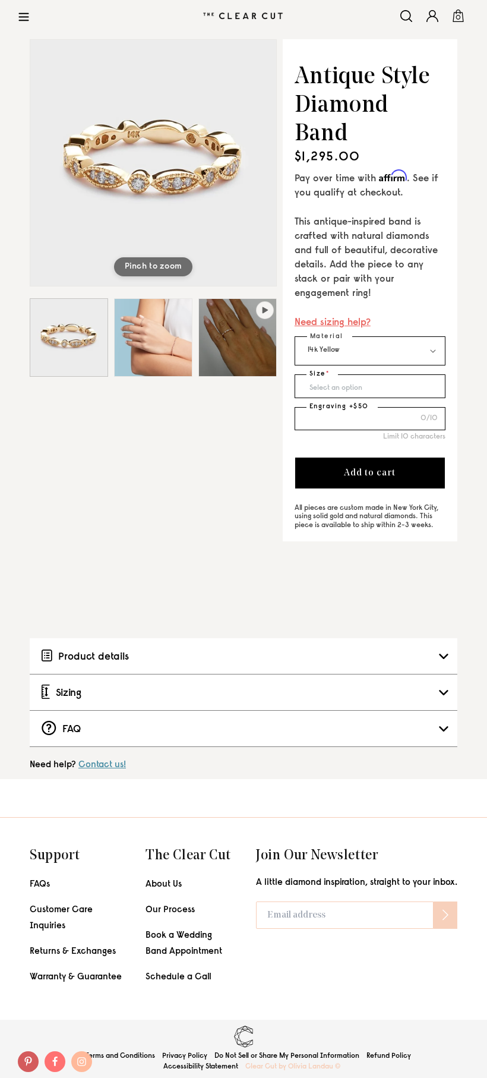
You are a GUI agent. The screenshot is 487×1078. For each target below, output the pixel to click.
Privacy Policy (184, 1056)
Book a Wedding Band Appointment (184, 943)
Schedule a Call (178, 977)
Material (326, 336)
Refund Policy (388, 1056)
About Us (164, 884)
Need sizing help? (333, 323)
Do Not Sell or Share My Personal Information (286, 1056)
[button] (24, 16)
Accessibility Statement (200, 1066)
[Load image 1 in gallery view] (69, 337)
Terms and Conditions (120, 1056)
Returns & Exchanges (73, 951)
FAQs (40, 884)
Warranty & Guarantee (76, 977)
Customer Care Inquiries (61, 918)
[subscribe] (445, 915)
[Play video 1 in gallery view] (237, 337)
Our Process (170, 910)
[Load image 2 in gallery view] (153, 337)
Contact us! (102, 765)
